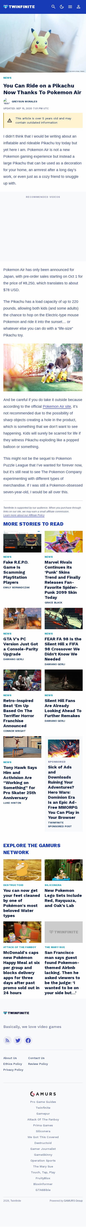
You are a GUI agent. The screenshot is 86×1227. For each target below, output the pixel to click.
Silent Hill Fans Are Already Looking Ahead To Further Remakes (63, 708)
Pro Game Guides (43, 1101)
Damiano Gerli (13, 659)
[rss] (7, 1040)
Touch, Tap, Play (43, 1172)
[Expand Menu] (70, 7)
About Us (10, 1058)
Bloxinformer (43, 1184)
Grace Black (53, 602)
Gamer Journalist (43, 1148)
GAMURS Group (73, 1200)
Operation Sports (43, 1160)
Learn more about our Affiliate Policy (23, 515)
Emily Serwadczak (16, 587)
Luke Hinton (12, 802)
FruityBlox (43, 1178)
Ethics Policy (12, 1063)
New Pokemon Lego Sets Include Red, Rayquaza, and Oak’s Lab (63, 898)
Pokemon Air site (57, 406)
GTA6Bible (43, 1190)
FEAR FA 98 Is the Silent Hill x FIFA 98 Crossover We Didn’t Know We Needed (63, 649)
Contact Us (36, 1058)
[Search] (53, 7)
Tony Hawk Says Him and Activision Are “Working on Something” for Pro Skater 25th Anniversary (20, 782)
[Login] (78, 7)
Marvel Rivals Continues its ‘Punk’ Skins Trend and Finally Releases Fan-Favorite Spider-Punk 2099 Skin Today (62, 580)
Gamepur (43, 1113)
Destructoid (43, 1143)
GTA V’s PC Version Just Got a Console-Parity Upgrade (20, 646)
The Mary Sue (43, 1166)
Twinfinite (43, 1107)
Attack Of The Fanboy (43, 1119)
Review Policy (38, 1063)
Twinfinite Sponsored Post (60, 824)
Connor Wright (14, 730)
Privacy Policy (13, 1069)
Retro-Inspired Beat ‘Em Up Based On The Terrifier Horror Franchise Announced (18, 713)
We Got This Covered (43, 1137)
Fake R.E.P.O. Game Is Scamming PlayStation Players (15, 572)
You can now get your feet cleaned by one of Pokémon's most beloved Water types (21, 903)
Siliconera (43, 1131)
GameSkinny (43, 1154)
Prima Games (43, 1125)
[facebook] (28, 1040)
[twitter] (17, 1040)
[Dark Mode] (62, 7)
